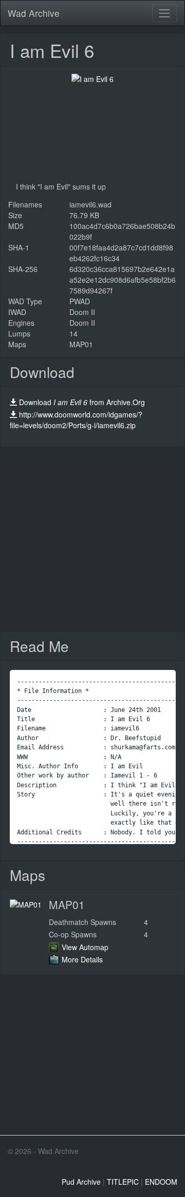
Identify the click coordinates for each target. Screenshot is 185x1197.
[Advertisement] (92, 539)
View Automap (85, 947)
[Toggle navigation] (164, 13)
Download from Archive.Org (82, 402)
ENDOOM (161, 1182)
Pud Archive (81, 1182)
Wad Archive (34, 13)
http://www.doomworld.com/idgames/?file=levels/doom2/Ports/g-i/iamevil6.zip (76, 419)
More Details (82, 959)
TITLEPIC (123, 1182)
